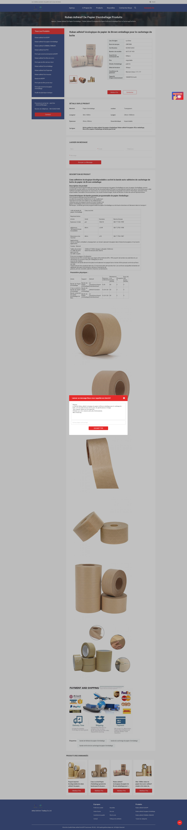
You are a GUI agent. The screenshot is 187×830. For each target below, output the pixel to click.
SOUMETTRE (98, 428)
